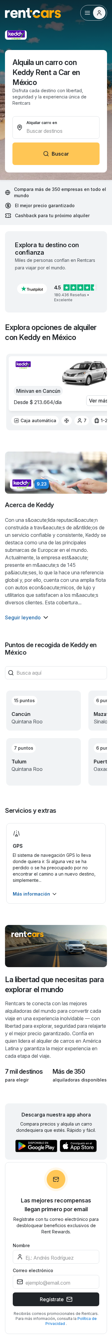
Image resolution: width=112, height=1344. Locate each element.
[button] (32, 289)
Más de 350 (69, 1071)
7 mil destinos (24, 1071)
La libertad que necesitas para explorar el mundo (54, 984)
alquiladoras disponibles (80, 1079)
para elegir (17, 1079)
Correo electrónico (33, 1270)
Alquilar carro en (41, 122)
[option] (35, 420)
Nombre (21, 1245)
